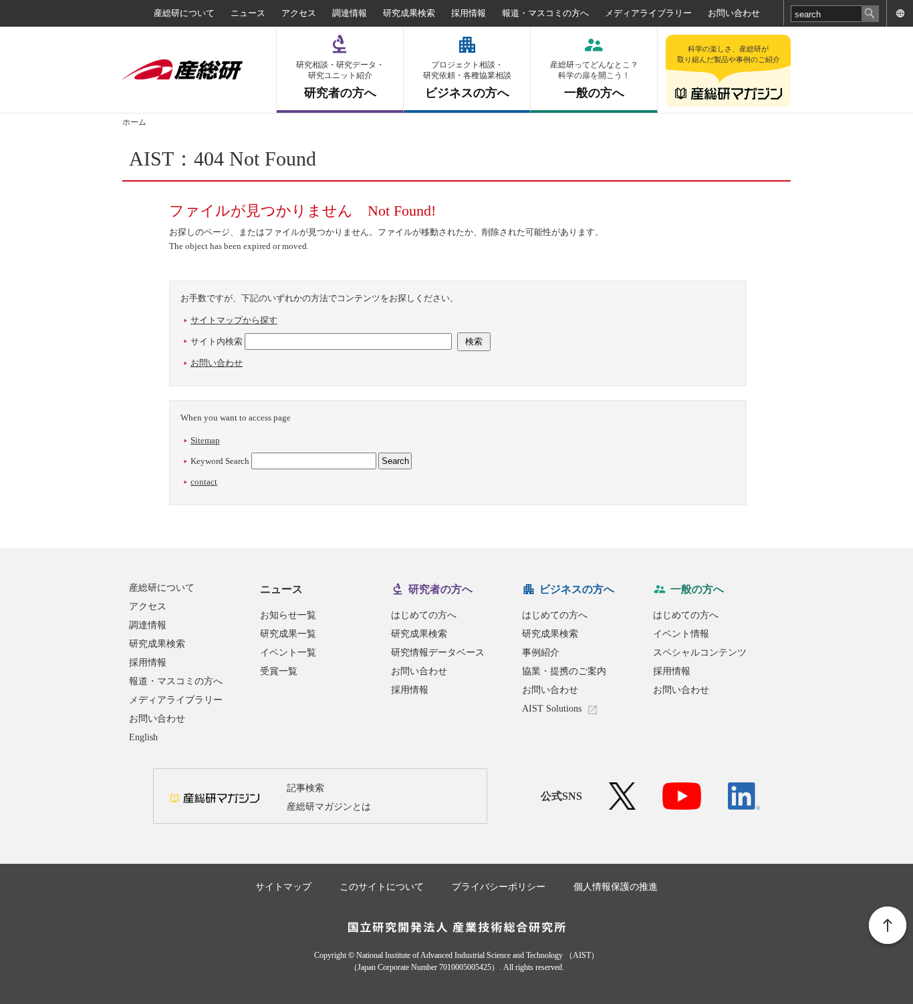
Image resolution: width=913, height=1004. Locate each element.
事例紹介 (540, 653)
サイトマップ (283, 887)
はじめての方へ (423, 615)
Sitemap (205, 440)
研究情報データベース (438, 653)
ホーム (134, 122)
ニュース (248, 13)
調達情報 (349, 13)
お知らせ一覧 (288, 615)
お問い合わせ (734, 13)
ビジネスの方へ (467, 79)
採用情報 (468, 13)
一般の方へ (594, 79)
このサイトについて (382, 887)
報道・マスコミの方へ (545, 13)
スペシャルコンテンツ (700, 653)
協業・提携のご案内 (564, 671)
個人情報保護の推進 (615, 887)
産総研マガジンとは (329, 807)
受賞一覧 (278, 671)
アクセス (298, 13)
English (143, 737)
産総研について (184, 13)
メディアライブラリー (648, 13)
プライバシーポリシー (498, 887)
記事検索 (305, 788)
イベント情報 (681, 634)
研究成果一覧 (288, 634)
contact (203, 482)
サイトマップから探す (233, 320)
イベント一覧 (288, 653)
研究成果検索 (409, 13)
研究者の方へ (340, 79)
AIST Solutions (551, 709)
